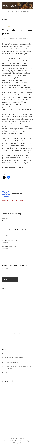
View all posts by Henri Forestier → (14, 200)
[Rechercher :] (31, 19)
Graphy (26, 441)
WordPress (15, 441)
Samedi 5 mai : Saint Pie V (9, 240)
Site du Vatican (6, 353)
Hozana (24, 333)
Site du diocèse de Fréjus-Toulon (12, 358)
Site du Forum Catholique (10, 362)
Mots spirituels (7, 26)
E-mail (5, 269)
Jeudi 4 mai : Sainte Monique (12, 214)
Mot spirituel (20, 438)
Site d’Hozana (6, 373)
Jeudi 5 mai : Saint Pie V (9, 246)
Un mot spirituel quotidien (15, 333)
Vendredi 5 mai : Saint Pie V (10, 234)
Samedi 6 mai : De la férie (11, 221)
